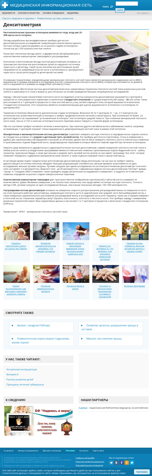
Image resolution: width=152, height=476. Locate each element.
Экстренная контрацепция (21, 369)
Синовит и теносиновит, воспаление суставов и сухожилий (105, 291)
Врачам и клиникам (52, 450)
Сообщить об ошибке (85, 458)
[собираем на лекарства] (38, 424)
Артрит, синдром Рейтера (33, 325)
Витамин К (12, 374)
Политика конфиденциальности (90, 461)
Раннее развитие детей (19, 379)
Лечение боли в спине (75, 287)
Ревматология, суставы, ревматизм (55, 18)
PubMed (83, 407)
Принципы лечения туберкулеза (25, 384)
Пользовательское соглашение (89, 465)
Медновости (8, 13)
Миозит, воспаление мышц (104, 338)
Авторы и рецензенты (28, 450)
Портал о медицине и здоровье (18, 18)
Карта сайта (98, 450)
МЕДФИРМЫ (73, 13)
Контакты (83, 450)
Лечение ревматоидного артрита (45, 288)
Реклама (70, 450)
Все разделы (142, 13)
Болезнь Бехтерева (134, 285)
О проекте (8, 450)
